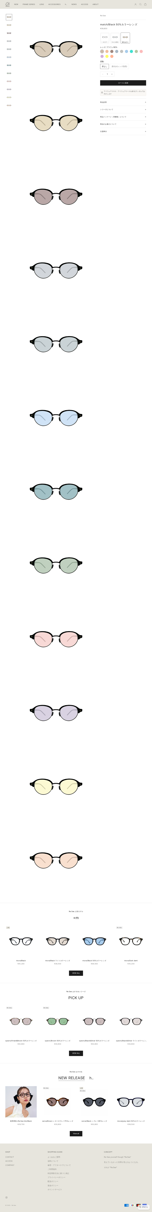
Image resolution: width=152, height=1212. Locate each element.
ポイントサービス (55, 1189)
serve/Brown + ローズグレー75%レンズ (57, 1121)
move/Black (21, 961)
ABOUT (96, 4)
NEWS (74, 4)
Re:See (103, 16)
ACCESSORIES (54, 4)
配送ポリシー (53, 1181)
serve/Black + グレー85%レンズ (94, 1121)
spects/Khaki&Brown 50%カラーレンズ (21, 1041)
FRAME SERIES (29, 4)
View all (76, 1133)
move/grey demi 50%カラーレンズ (131, 1121)
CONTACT (9, 1157)
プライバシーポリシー (56, 1177)
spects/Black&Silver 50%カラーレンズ (94, 1041)
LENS (42, 4)
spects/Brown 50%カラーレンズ (57, 1041)
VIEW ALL (76, 973)
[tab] (104, 38)
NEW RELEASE (71, 1078)
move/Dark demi (131, 961)
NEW (16, 4)
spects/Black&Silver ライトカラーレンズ (131, 1041)
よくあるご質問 (54, 1157)
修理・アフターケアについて (59, 1165)
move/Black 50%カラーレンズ (94, 961)
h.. (66, 4)
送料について (53, 1161)
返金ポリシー (53, 1185)
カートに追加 (123, 83)
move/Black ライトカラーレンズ (57, 961)
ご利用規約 (52, 1169)
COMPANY (9, 1165)
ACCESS (84, 4)
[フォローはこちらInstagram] (6, 1197)
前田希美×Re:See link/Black (21, 1121)
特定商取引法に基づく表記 (58, 1173)
